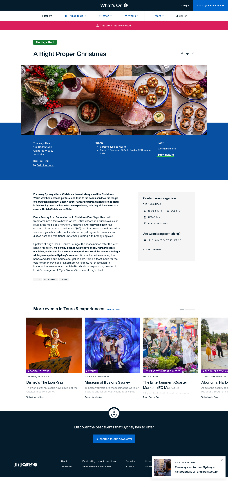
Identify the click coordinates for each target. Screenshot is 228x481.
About (64, 461)
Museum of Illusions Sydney (107, 382)
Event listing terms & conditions (99, 461)
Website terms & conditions (96, 466)
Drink (64, 279)
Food (38, 279)
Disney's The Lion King (44, 382)
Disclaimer (66, 466)
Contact (149, 466)
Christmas (50, 279)
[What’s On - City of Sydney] (114, 5)
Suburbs (130, 461)
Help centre (151, 461)
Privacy (130, 466)
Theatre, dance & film (39, 376)
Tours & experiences (97, 376)
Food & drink (151, 376)
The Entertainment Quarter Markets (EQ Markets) (165, 384)
